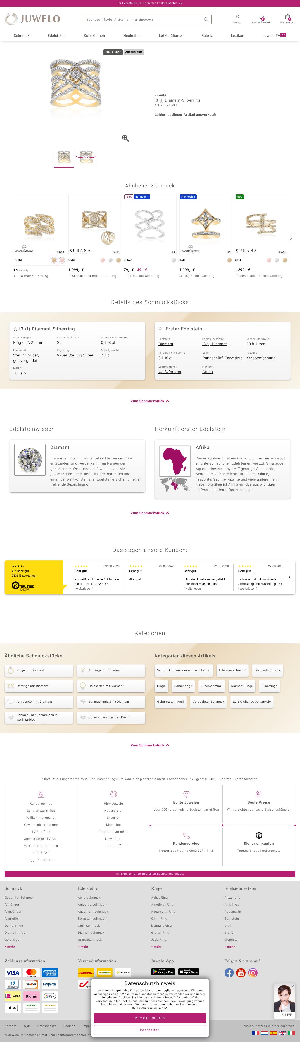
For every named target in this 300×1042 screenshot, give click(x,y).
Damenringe (183, 686)
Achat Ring (159, 897)
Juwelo (19, 373)
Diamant (165, 344)
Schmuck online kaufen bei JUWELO (183, 670)
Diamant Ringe (242, 686)
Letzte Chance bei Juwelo (252, 702)
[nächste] (290, 237)
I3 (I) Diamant (214, 344)
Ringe (161, 686)
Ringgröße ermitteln (41, 860)
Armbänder (13, 912)
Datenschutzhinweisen (147, 1008)
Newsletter (113, 839)
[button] (237, 19)
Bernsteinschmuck (92, 919)
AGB (27, 1026)
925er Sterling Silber (75, 355)
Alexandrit (232, 897)
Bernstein (232, 919)
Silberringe (270, 686)
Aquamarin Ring (163, 912)
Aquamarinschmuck (93, 912)
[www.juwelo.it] (291, 1033)
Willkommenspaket (41, 818)
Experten (113, 818)
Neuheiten (132, 35)
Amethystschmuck (92, 905)
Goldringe (12, 940)
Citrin (229, 926)
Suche (206, 19)
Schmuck (21, 35)
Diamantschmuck (268, 670)
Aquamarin (233, 912)
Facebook (229, 972)
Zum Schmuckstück (147, 401)
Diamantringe (15, 933)
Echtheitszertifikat (41, 811)
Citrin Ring (159, 919)
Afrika (207, 372)
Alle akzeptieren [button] (150, 1018)
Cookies (69, 1026)
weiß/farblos (169, 372)
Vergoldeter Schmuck (208, 702)
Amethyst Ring (162, 905)
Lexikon (237, 35)
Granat (230, 933)
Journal (111, 846)
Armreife (11, 919)
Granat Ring (160, 933)
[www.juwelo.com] (282, 1033)
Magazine (113, 825)
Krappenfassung (261, 358)
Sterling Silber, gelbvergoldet (26, 357)
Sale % (207, 35)
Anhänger (12, 905)
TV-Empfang (41, 832)
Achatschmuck (89, 897)
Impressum (90, 1026)
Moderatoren (114, 811)
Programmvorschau (113, 832)
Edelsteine (57, 35)
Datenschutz (47, 1026)
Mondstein (233, 940)
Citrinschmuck (89, 926)
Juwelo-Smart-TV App (41, 839)
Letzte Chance (171, 35)
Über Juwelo (113, 804)
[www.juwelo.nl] (264, 1033)
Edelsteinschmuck (232, 670)
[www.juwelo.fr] (255, 1033)
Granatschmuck (90, 940)
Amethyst (232, 905)
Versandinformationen (41, 846)
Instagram (253, 972)
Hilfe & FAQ (41, 853)
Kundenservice (41, 804)
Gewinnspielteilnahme (41, 825)
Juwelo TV (273, 35)
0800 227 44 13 (201, 851)
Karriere (11, 1026)
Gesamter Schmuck (19, 897)
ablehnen (162, 1001)
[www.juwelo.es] (273, 1033)
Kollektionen (94, 35)
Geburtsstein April (170, 702)
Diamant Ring (161, 926)
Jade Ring (158, 940)
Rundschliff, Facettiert (222, 358)
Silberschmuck (212, 686)
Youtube (241, 972)
